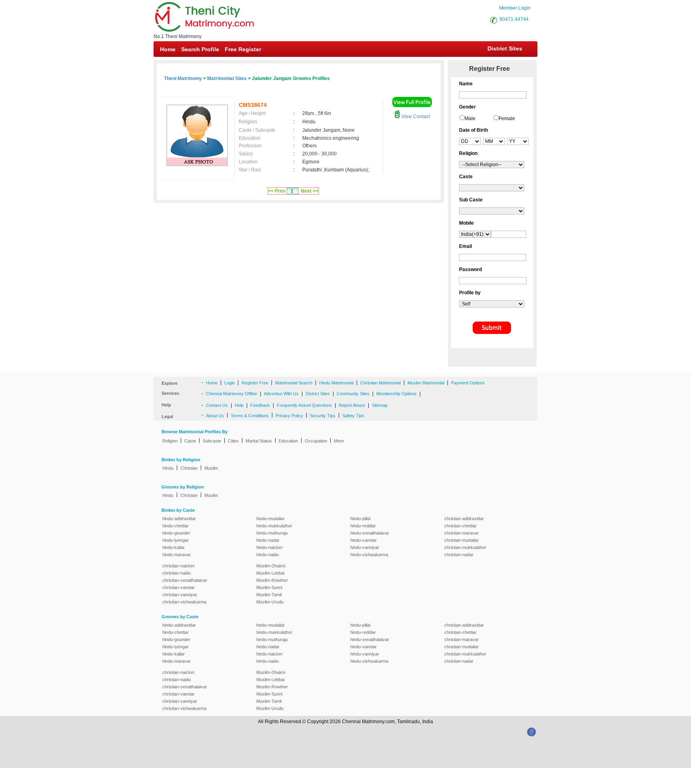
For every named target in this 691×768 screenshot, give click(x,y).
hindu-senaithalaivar (369, 533)
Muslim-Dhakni (270, 565)
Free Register (243, 49)
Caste (190, 440)
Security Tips (323, 415)
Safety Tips (353, 415)
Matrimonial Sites (227, 78)
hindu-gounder (176, 533)
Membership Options (396, 393)
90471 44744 (514, 19)
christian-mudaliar (461, 540)
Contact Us (217, 405)
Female (507, 118)
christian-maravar (461, 533)
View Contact (415, 116)
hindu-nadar (268, 540)
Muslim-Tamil (269, 594)
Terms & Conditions (250, 415)
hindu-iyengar (175, 540)
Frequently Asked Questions (304, 405)
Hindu (168, 468)
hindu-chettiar (175, 525)
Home (168, 49)
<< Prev (277, 191)
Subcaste (212, 440)
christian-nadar (458, 554)
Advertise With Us (281, 393)
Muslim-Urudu (270, 601)
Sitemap (379, 405)
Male (470, 118)
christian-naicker (178, 565)
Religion (170, 440)
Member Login (515, 8)
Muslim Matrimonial (425, 382)
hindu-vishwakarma (369, 554)
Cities (233, 440)
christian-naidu (176, 573)
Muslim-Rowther (272, 580)
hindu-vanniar (363, 540)
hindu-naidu (267, 554)
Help (239, 405)
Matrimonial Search (293, 382)
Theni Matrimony (183, 78)
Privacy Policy (289, 415)
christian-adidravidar (464, 518)
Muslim (211, 468)
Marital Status (259, 440)
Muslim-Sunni (269, 587)
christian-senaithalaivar (184, 580)
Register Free (255, 382)
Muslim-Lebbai (270, 573)
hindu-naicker (269, 547)
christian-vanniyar (179, 594)
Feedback (260, 405)
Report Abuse (352, 405)
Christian (189, 468)
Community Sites (353, 393)
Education (288, 440)
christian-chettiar (460, 525)
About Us (215, 415)
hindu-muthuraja (272, 533)
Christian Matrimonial (380, 382)
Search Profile (200, 49)
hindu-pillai (360, 518)
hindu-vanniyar (364, 547)
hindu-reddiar (363, 525)
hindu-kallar (173, 547)
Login (229, 382)
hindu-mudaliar (270, 518)
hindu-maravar (176, 554)
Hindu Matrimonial (336, 382)
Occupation (316, 440)
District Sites (504, 48)
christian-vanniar (178, 587)
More (339, 440)
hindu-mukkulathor (274, 525)
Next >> (309, 191)
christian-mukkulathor (465, 547)
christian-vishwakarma (184, 601)
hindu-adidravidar (179, 518)
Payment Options (468, 382)
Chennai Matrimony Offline (231, 393)
